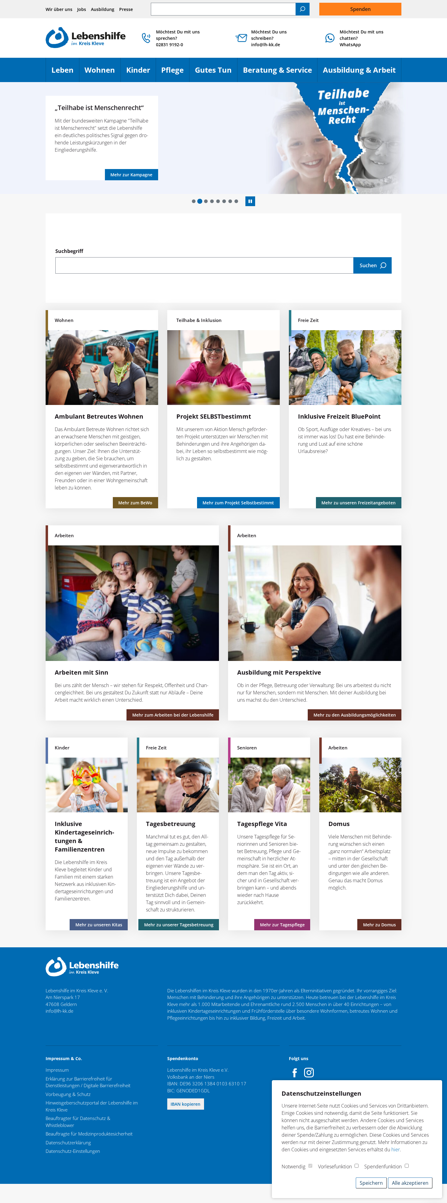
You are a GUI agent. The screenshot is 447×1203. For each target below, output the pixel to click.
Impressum (57, 1070)
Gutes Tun (216, 72)
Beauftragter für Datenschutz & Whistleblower (78, 1121)
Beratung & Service (280, 72)
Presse (126, 9)
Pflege (175, 72)
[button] (194, 201)
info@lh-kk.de (59, 1011)
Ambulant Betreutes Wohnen (99, 416)
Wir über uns (59, 9)
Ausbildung (102, 9)
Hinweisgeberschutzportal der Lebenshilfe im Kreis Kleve (92, 1106)
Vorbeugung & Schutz (68, 1094)
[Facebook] (295, 1072)
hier (395, 1149)
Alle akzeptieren (410, 1183)
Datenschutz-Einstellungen (73, 1151)
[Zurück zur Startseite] (86, 38)
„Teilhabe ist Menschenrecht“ (99, 107)
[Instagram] (309, 1072)
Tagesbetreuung (170, 824)
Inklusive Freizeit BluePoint (339, 416)
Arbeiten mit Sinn (81, 672)
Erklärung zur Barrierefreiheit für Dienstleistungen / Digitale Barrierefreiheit (88, 1082)
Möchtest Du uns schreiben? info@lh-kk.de (269, 38)
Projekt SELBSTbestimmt (213, 416)
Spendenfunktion (383, 1166)
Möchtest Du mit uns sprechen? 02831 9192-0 (178, 38)
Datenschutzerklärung (68, 1142)
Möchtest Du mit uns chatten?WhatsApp (361, 38)
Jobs (81, 9)
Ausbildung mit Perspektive (279, 672)
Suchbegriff (69, 251)
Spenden (360, 9)
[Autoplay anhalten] (250, 201)
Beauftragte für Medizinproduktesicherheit (89, 1134)
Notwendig (293, 1166)
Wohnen (102, 72)
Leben (65, 72)
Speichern (371, 1183)
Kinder (141, 72)
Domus (339, 824)
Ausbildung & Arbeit (362, 72)
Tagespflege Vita (262, 824)
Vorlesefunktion (335, 1166)
